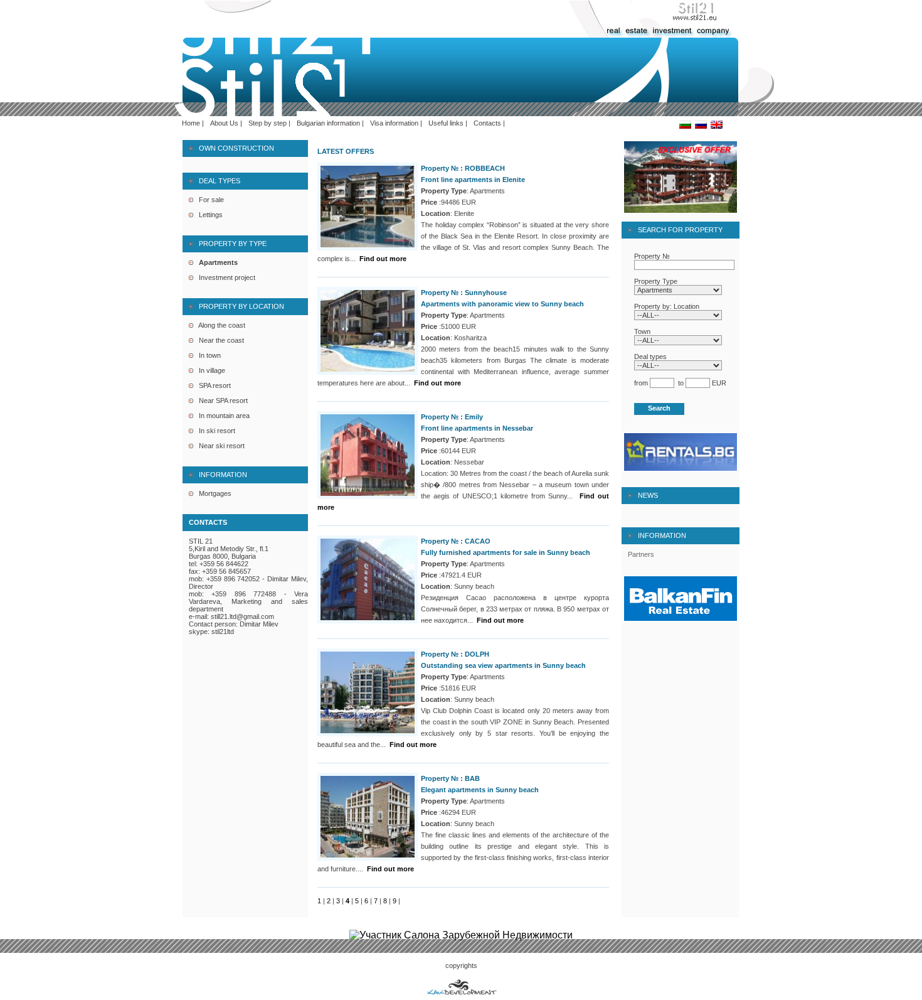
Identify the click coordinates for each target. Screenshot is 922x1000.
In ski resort (214, 430)
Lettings (208, 214)
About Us (224, 123)
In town (207, 355)
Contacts (487, 123)
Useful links (446, 123)
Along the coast (219, 325)
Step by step (267, 123)
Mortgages (212, 493)
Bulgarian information (328, 123)
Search (659, 408)
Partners (641, 554)
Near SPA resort (220, 400)
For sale (208, 199)
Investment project (224, 277)
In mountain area (221, 415)
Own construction (233, 148)
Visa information (394, 123)
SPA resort (212, 385)
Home (191, 123)
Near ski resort (219, 445)
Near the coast (218, 340)
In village (209, 370)
